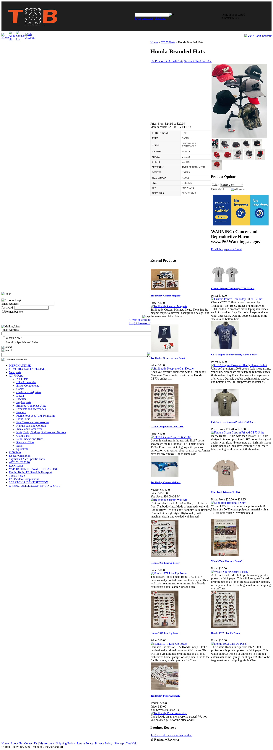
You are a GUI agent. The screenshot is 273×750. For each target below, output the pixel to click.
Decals (20, 395)
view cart (147, 18)
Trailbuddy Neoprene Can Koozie (168, 358)
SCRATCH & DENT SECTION (28, 482)
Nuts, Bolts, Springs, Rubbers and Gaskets (41, 432)
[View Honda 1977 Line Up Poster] (169, 643)
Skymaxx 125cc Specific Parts (27, 459)
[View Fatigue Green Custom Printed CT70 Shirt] (237, 432)
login (138, 18)
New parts (15, 372)
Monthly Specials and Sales (22, 342)
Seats (19, 445)
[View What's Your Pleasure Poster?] (229, 571)
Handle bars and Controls (31, 425)
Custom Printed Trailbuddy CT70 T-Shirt (232, 288)
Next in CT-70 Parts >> (198, 61)
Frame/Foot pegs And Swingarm (35, 415)
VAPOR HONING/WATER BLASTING (33, 469)
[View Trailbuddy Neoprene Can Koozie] (172, 368)
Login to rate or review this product (171, 735)
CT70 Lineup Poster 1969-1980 (167, 426)
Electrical (21, 398)
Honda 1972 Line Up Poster (225, 633)
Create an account (139, 319)
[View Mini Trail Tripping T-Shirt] (228, 502)
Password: (7, 307)
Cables (20, 388)
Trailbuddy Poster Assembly (165, 695)
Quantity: (216, 189)
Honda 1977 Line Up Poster (165, 633)
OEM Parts (23, 435)
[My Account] (30, 37)
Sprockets (22, 449)
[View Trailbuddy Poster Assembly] (169, 713)
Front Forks (23, 419)
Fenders (21, 412)
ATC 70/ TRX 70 (19, 462)
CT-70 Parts (16, 375)
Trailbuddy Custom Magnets (166, 295)
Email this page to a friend (226, 249)
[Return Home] (32, 30)
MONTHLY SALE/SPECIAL (27, 368)
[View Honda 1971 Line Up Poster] (169, 573)
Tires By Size (17, 475)
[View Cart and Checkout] (258, 35)
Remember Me (14, 311)
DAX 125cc (16, 465)
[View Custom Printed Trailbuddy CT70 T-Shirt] (236, 299)
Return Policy (85, 743)
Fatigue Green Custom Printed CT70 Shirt (233, 422)
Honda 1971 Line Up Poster (165, 562)
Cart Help (131, 743)
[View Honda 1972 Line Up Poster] (229, 643)
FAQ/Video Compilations (24, 479)
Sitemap (119, 743)
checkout (160, 18)
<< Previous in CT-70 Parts (167, 61)
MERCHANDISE (20, 365)
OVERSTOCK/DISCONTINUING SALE (34, 485)
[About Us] (12, 39)
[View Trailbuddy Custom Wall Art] (169, 499)
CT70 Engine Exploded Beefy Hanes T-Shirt (234, 354)
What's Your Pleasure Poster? (227, 561)
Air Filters (22, 378)
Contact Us (30, 743)
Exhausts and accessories (31, 409)
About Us (16, 743)
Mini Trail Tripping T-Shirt (225, 492)
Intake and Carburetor (29, 429)
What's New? (14, 337)
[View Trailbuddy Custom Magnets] (169, 306)
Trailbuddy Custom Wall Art (166, 482)
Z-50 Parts (15, 452)
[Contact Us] (20, 39)
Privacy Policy (103, 743)
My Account (46, 743)
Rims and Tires (25, 442)
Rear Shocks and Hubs (29, 439)
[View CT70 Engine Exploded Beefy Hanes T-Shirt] (239, 365)
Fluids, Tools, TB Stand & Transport (30, 472)
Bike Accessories (26, 382)
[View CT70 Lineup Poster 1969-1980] (171, 437)
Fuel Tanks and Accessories (32, 422)
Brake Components (27, 385)
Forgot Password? (139, 323)
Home (154, 42)
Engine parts (23, 402)
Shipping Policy (65, 743)
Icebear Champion (19, 455)
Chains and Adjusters (28, 392)
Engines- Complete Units (31, 405)
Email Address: (10, 303)
